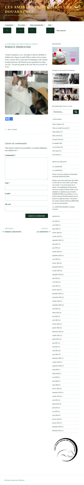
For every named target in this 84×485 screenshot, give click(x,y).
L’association (9, 25)
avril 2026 (55, 225)
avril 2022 (55, 320)
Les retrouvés (56, 147)
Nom (7, 183)
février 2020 (56, 388)
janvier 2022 (56, 328)
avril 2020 (55, 381)
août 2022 (55, 309)
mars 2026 (55, 229)
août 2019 (55, 400)
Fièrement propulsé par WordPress (14, 480)
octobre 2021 (56, 335)
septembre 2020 (56, 366)
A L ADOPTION (57, 166)
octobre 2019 (56, 396)
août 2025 (55, 244)
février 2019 (56, 419)
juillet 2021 (55, 339)
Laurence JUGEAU (30, 44)
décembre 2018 (56, 426)
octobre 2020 (56, 362)
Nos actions (21, 25)
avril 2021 (55, 350)
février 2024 (56, 263)
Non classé (12, 129)
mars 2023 (55, 286)
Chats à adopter (56, 124)
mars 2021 (55, 354)
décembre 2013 (56, 430)
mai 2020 (55, 377)
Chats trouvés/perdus (36, 25)
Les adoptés (55, 143)
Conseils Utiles (56, 139)
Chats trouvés (56, 135)
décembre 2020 (56, 358)
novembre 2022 (56, 297)
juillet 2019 (55, 404)
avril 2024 (55, 259)
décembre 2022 (56, 293)
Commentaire (10, 155)
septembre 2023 (56, 274)
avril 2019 (55, 415)
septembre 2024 (56, 255)
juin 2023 (55, 278)
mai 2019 (55, 411)
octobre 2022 (56, 301)
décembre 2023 (56, 267)
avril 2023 (55, 282)
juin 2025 (55, 248)
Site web (8, 204)
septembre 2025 (56, 240)
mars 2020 (55, 385)
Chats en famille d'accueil (59, 128)
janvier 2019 (56, 423)
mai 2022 (55, 316)
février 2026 (56, 232)
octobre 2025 (56, 236)
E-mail (8, 193)
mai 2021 (55, 347)
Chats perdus (56, 132)
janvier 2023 (56, 289)
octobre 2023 (56, 270)
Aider (50, 25)
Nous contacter (61, 30)
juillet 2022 (55, 312)
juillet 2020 (55, 373)
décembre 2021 (56, 331)
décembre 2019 (56, 392)
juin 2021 (55, 343)
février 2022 (56, 324)
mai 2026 (55, 221)
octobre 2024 (56, 251)
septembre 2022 (56, 305)
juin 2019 (55, 407)
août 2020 (55, 369)
